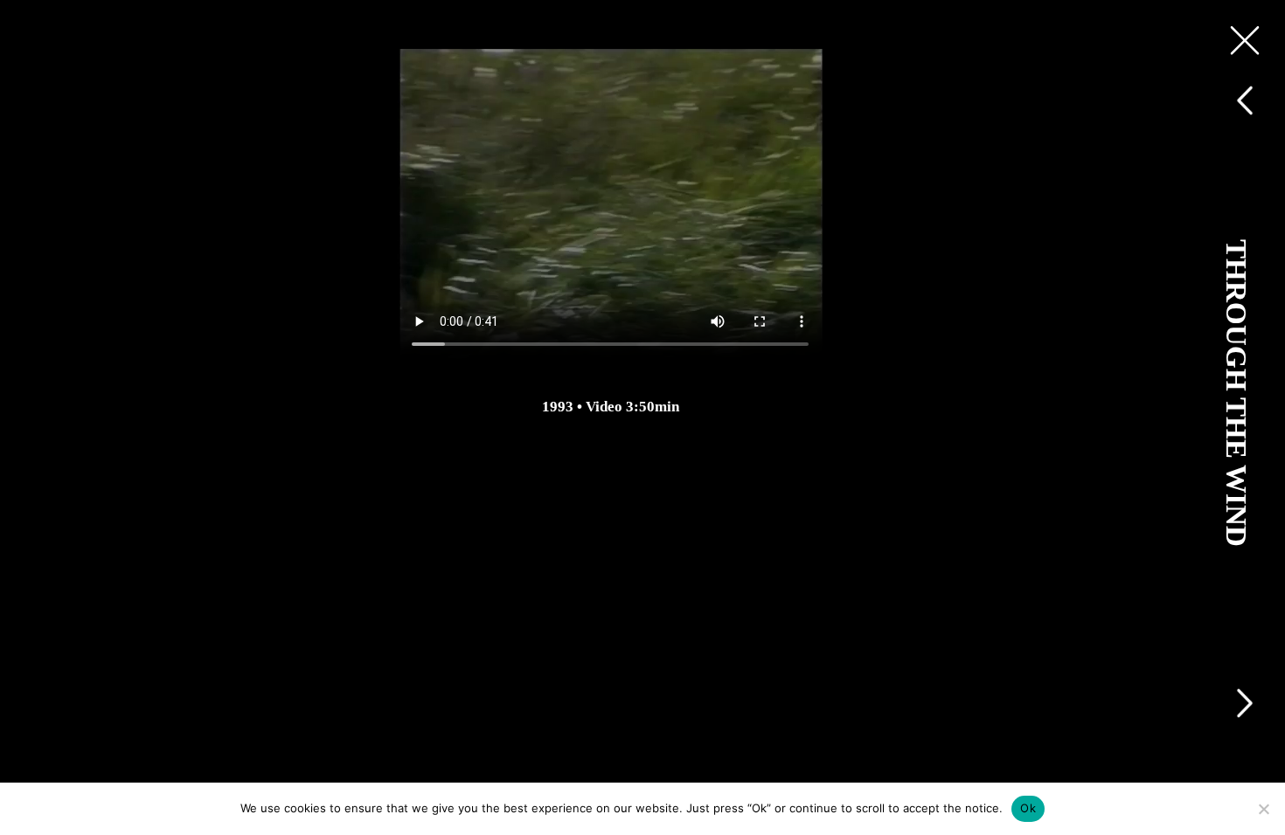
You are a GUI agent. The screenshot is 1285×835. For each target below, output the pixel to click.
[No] (1263, 809)
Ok (1028, 808)
